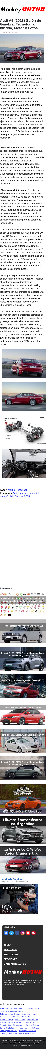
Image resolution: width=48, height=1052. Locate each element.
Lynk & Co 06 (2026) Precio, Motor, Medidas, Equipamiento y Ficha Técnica (22, 654)
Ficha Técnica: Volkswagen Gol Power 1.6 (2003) (23, 627)
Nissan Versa (20, 1020)
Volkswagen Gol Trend (8, 1033)
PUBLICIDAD (11, 954)
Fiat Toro (14, 1008)
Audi (15, 493)
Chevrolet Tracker (32, 1025)
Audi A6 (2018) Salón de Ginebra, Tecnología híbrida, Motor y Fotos (20, 24)
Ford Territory (5, 1022)
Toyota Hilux (22, 1028)
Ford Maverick (17, 1022)
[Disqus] (23, 550)
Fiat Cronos (4, 1008)
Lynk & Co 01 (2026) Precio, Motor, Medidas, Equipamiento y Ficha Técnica (22, 763)
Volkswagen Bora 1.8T (8, 1031)
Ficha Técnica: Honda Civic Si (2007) (23, 707)
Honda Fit (22, 1008)
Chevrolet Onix (5, 1025)
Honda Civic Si (33, 1008)
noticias (23, 493)
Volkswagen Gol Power (27, 1031)
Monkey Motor (19, 1041)
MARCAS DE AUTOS (15, 964)
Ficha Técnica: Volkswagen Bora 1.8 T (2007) (23, 735)
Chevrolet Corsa (30, 1022)
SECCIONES (10, 959)
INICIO (7, 945)
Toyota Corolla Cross (7, 1028)
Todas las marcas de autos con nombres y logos (18, 1014)
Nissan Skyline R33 (7, 1017)
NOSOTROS (10, 949)
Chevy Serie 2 (18, 1025)
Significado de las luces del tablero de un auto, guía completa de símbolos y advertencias (23, 599)
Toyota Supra (34, 1028)
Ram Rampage (32, 1020)
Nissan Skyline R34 (24, 1017)
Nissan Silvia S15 (6, 1020)
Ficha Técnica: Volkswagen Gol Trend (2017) (22, 680)
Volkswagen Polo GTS (27, 1033)
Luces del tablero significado (10, 1011)
